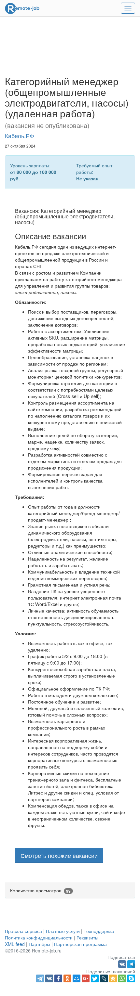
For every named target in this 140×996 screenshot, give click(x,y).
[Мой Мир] (76, 978)
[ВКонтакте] (49, 978)
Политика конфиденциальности (39, 937)
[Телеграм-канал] (131, 963)
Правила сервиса (23, 931)
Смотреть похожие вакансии (59, 855)
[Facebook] (58, 978)
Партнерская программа (80, 944)
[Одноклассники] (67, 978)
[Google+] (86, 978)
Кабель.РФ (19, 135)
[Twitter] (95, 978)
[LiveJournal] (104, 978)
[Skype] (131, 978)
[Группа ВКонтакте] (122, 963)
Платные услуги (63, 931)
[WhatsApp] (122, 978)
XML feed (15, 944)
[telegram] (40, 978)
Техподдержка (99, 931)
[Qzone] (113, 978)
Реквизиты (87, 937)
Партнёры (39, 944)
